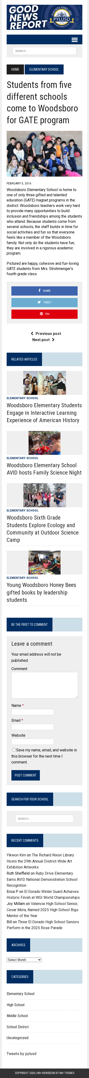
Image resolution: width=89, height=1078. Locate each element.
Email (16, 720)
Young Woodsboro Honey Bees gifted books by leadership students (41, 592)
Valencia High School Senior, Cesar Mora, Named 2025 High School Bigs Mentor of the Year (42, 909)
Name (16, 705)
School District (18, 1027)
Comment (19, 669)
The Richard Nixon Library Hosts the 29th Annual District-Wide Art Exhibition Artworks (40, 861)
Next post (41, 340)
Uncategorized (17, 1038)
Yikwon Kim (16, 855)
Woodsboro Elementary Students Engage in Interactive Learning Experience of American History (44, 412)
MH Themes (67, 1073)
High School (15, 1005)
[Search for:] (44, 819)
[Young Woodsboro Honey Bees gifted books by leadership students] (44, 571)
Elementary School (22, 398)
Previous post (48, 333)
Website (18, 735)
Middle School (17, 1016)
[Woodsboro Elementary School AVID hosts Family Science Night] (44, 451)
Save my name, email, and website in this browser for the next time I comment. (44, 756)
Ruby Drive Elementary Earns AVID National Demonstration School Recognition (42, 879)
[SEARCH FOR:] (44, 50)
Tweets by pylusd (21, 1053)
